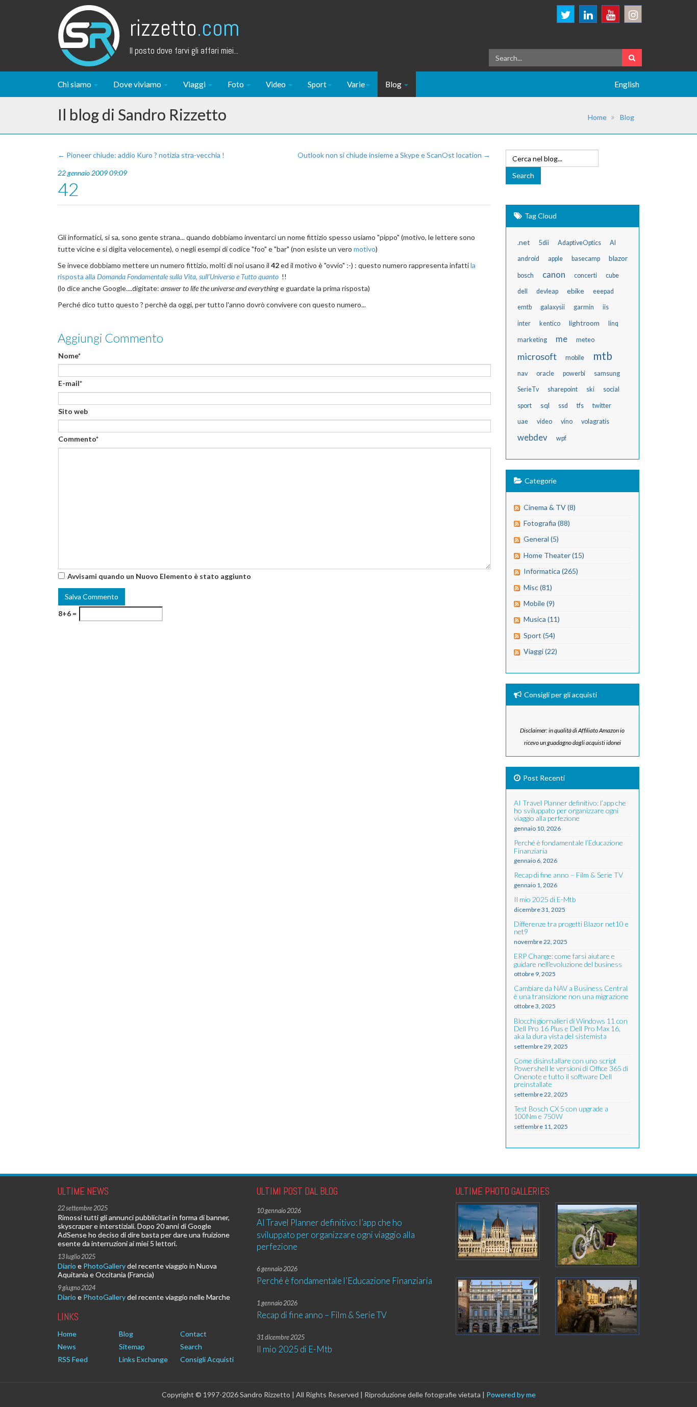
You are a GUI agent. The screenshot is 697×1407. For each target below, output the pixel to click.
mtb (602, 355)
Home (597, 117)
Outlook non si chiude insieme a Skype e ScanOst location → (393, 155)
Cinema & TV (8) (550, 507)
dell (522, 291)
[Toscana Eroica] (597, 1234)
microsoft (537, 356)
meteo (585, 340)
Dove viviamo (138, 84)
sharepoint (562, 389)
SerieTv (528, 389)
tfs (580, 405)
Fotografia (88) (547, 523)
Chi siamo (75, 84)
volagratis (595, 421)
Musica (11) (542, 619)
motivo (365, 249)
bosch (525, 275)
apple (555, 258)
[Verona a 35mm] (498, 1306)
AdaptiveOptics (579, 243)
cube (612, 275)
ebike (575, 290)
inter (524, 323)
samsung (607, 373)
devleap (547, 291)
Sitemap (132, 1346)
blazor (618, 258)
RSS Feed (73, 1359)
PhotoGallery (104, 1266)
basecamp (585, 258)
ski (590, 389)
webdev (532, 437)
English (626, 84)
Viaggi (195, 84)
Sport (317, 84)
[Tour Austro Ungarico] (498, 1231)
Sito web (73, 411)
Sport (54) (539, 635)
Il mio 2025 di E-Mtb (294, 1349)
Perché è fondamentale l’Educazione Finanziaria (344, 1280)
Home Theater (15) (554, 555)
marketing (532, 340)
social (611, 389)
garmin (584, 307)
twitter (601, 405)
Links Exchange (143, 1359)
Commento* (78, 438)
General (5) (541, 539)
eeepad (603, 291)
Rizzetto (184, 27)
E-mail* (70, 383)
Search (191, 1346)
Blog (394, 84)
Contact (193, 1333)
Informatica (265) (551, 571)
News (67, 1346)
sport (524, 405)
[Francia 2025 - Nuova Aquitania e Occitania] (597, 1306)
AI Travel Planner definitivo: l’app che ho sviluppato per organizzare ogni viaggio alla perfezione (336, 1234)
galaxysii (552, 307)
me (561, 338)
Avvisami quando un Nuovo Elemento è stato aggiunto (159, 576)
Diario (67, 1266)
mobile (574, 357)
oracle (545, 373)
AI (613, 243)
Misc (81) (538, 587)
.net (523, 242)
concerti (585, 275)
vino (566, 421)
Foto (236, 84)
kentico (549, 323)
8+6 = (67, 613)
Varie (356, 84)
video (544, 421)
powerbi (574, 373)
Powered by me (511, 1394)
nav (522, 373)
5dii (544, 243)
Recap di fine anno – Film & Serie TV (322, 1314)
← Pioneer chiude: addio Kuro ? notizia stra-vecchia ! (141, 155)
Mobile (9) (539, 603)
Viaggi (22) (540, 651)
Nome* (69, 355)
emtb (524, 307)
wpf (561, 438)
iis (606, 307)
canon (553, 274)
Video (276, 84)
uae (522, 421)
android (528, 258)
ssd (563, 405)
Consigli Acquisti (207, 1359)
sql (545, 405)
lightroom (584, 323)
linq (613, 323)
